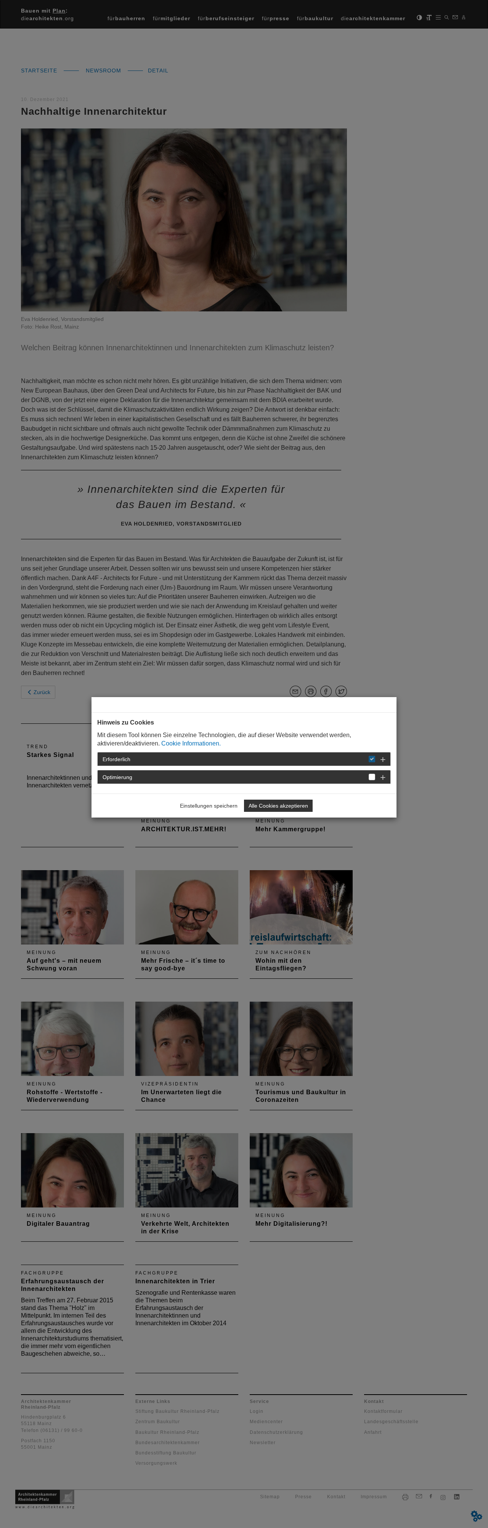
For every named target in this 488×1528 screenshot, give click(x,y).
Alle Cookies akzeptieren (278, 806)
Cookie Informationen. (191, 743)
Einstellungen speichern (209, 806)
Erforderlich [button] (116, 759)
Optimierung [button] (117, 777)
